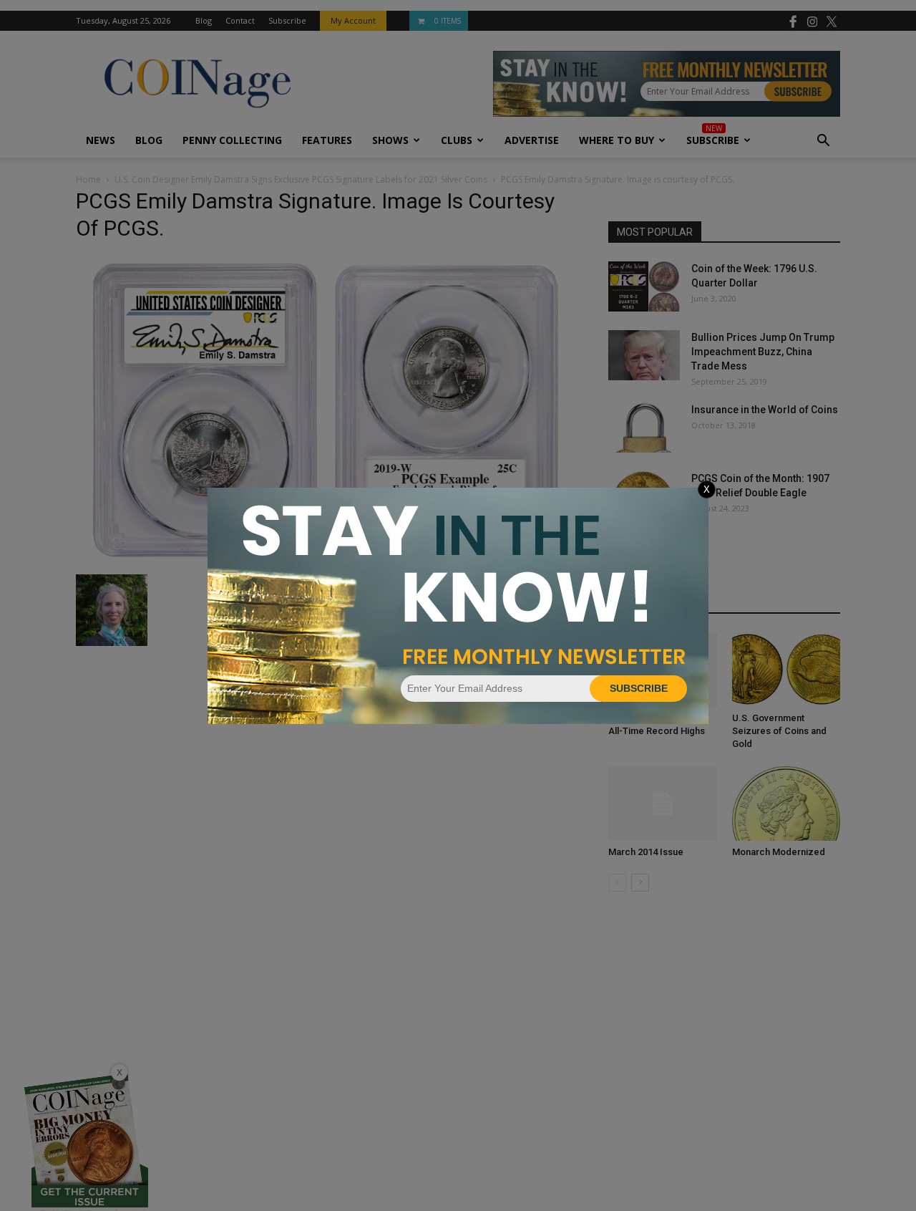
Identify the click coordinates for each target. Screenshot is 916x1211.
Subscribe (639, 688)
